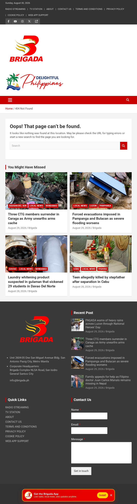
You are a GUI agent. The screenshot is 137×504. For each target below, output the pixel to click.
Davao (12, 269)
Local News (36, 205)
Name (76, 409)
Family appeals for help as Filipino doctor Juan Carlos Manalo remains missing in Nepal (108, 380)
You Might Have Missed (26, 167)
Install (102, 495)
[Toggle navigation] (10, 100)
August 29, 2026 (17, 227)
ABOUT (50, 9)
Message (78, 439)
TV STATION (36, 9)
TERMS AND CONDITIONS (88, 9)
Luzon (93, 205)
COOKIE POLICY (16, 15)
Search (123, 146)
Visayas (102, 269)
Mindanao (51, 205)
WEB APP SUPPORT (38, 15)
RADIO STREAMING (15, 9)
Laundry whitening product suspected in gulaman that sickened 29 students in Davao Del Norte (35, 281)
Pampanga (105, 205)
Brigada (32, 227)
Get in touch (81, 471)
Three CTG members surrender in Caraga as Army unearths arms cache (33, 218)
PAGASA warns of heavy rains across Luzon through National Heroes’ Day (104, 324)
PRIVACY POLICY (115, 9)
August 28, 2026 (17, 291)
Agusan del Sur (18, 205)
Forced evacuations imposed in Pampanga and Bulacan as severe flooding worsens (98, 218)
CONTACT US (64, 9)
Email (75, 424)
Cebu (76, 269)
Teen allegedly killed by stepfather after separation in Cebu (98, 279)
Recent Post (83, 313)
